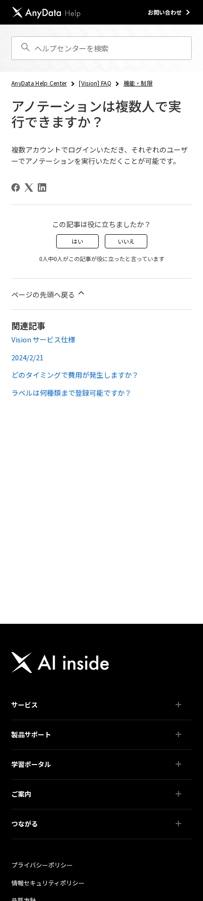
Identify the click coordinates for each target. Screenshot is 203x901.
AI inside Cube (36, 719)
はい (77, 241)
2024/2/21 (27, 357)
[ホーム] (46, 12)
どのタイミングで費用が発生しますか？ (75, 375)
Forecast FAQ (35, 779)
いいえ (126, 241)
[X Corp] (29, 187)
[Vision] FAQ (95, 83)
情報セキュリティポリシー (48, 882)
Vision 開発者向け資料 (45, 809)
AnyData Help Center (39, 83)
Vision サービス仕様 (43, 339)
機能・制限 (138, 83)
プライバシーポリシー (42, 864)
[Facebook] (15, 187)
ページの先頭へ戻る (43, 294)
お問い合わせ (165, 12)
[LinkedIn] (42, 187)
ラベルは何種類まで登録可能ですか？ (71, 393)
